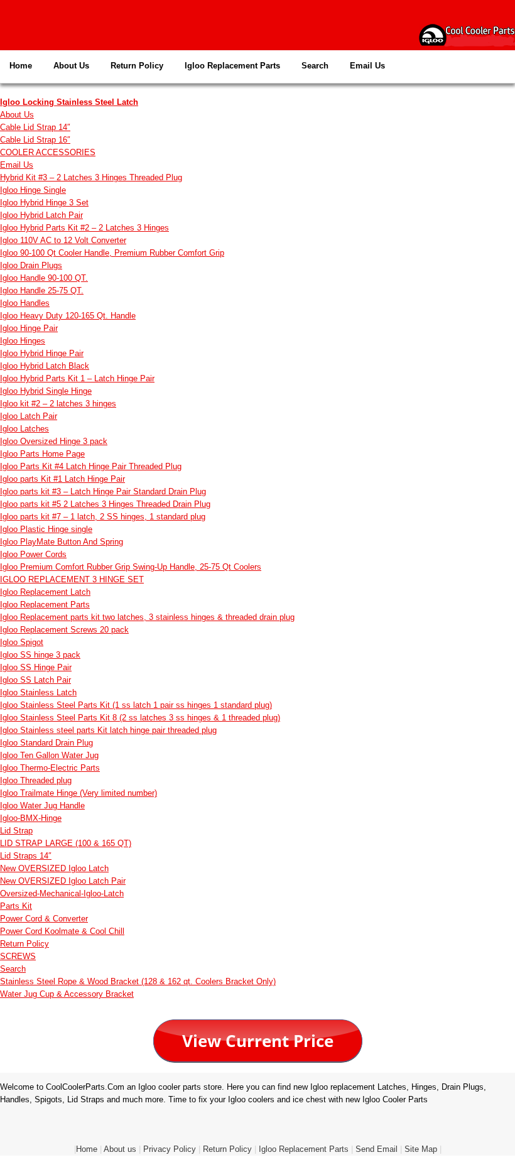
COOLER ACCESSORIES (47, 152)
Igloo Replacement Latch (45, 592)
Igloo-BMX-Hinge (31, 818)
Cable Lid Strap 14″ (35, 127)
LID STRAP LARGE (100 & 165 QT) (65, 843)
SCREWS (18, 956)
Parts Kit (16, 906)
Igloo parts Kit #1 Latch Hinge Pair (62, 479)
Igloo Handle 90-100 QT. (44, 278)
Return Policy (137, 65)
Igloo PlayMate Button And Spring (61, 541)
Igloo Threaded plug (36, 780)
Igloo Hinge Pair (29, 328)
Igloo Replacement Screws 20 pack (64, 629)
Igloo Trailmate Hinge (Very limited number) (78, 793)
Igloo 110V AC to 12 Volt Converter (63, 240)
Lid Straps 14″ (26, 855)
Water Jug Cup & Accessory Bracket (67, 994)
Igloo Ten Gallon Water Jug (49, 755)
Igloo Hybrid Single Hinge (46, 391)
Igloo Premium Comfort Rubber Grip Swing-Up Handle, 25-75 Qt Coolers (130, 567)
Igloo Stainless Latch (38, 692)
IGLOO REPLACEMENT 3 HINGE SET (72, 579)
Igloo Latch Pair (28, 416)
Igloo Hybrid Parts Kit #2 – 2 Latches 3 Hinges (84, 227)
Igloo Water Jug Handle (42, 805)
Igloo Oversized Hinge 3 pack (53, 441)
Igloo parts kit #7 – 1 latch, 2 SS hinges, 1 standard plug (102, 516)
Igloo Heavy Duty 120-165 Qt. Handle (68, 315)
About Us (71, 65)
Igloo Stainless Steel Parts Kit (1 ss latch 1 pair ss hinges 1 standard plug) (136, 705)
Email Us (367, 65)
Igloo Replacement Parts (232, 65)
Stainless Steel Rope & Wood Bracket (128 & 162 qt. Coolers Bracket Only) (138, 981)
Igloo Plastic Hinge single (46, 529)
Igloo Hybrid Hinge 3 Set (44, 202)
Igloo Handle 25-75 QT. (42, 290)
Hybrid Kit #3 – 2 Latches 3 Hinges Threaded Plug (91, 177)
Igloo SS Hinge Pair (36, 667)
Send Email (376, 1149)
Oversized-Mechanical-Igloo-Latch (62, 893)
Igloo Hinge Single (33, 190)
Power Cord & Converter (44, 918)
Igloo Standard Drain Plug (46, 742)
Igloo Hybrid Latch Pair (41, 215)
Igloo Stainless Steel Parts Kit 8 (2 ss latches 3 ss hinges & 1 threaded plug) (140, 717)
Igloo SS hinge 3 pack (40, 654)
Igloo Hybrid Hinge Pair (42, 353)
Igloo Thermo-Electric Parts (50, 768)
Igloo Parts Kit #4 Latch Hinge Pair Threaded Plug (91, 466)
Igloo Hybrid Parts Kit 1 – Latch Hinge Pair (77, 378)
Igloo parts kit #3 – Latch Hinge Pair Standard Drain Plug (103, 491)
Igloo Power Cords (33, 554)
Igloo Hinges (22, 340)
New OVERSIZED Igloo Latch (54, 868)
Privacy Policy (169, 1149)
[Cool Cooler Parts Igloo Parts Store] (467, 34)
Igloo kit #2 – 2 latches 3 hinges (58, 403)
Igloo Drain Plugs (31, 265)
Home (20, 65)
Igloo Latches (24, 428)
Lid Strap (16, 830)
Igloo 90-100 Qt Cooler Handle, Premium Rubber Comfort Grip (112, 253)
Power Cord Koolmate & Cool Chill (62, 931)
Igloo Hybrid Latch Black (44, 366)
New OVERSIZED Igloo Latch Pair (63, 881)
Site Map (420, 1149)
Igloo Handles (25, 303)
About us (120, 1149)
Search (314, 65)
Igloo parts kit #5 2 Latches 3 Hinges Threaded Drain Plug (105, 504)
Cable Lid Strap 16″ (35, 139)
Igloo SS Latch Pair (35, 680)
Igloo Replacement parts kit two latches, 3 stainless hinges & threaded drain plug (147, 617)
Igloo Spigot (21, 642)
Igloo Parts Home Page (42, 453)
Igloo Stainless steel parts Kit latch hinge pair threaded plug (108, 730)
